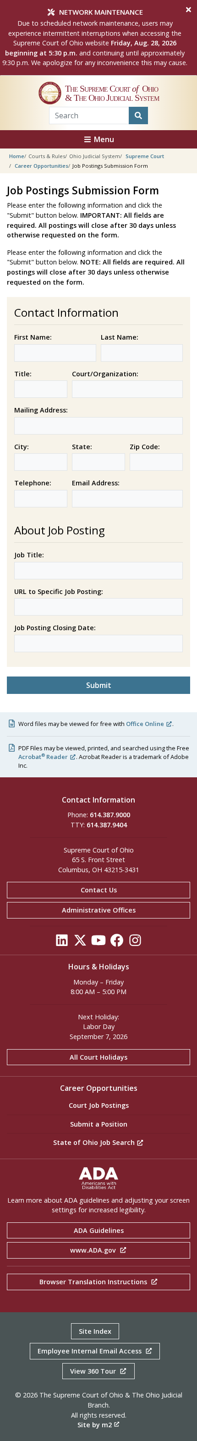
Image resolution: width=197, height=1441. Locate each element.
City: (21, 446)
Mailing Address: (41, 410)
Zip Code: (145, 446)
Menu (103, 139)
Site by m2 (94, 1424)
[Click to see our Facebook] (117, 942)
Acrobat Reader (43, 757)
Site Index (95, 1331)
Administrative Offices (99, 910)
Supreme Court (145, 156)
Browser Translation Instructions (94, 1281)
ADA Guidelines (99, 1230)
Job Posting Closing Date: (55, 627)
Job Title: (29, 554)
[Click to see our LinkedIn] (62, 942)
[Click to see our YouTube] (98, 942)
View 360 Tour (94, 1371)
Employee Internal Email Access (90, 1351)
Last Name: (119, 337)
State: (82, 446)
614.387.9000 (110, 814)
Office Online (145, 724)
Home (16, 156)
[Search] (138, 115)
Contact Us (99, 890)
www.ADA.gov (94, 1250)
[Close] (189, 9)
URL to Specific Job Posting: (58, 591)
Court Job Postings (99, 1105)
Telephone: (32, 482)
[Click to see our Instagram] (135, 942)
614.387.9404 (107, 824)
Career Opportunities (41, 165)
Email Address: (96, 482)
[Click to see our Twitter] (80, 942)
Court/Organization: (105, 373)
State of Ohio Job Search (95, 1142)
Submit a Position (98, 1124)
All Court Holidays (98, 1057)
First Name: (33, 337)
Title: (23, 373)
